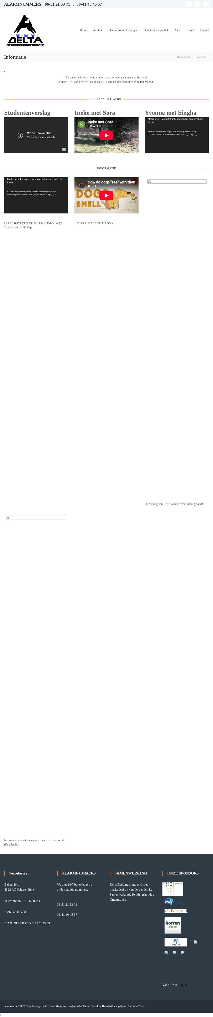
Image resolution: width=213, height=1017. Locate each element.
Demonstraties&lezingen (123, 30)
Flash (93, 1006)
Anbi (177, 30)
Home (83, 30)
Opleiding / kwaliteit (156, 30)
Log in (182, 985)
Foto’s (190, 30)
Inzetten (98, 30)
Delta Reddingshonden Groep (40, 1006)
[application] (177, 135)
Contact (204, 30)
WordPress (138, 1006)
